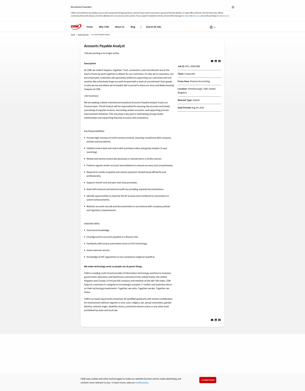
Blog (133, 27)
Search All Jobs (153, 27)
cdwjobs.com (224, 16)
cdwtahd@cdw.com (191, 16)
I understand (207, 380)
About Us (119, 27)
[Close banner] (233, 7)
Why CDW (104, 27)
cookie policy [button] (141, 382)
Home (89, 27)
